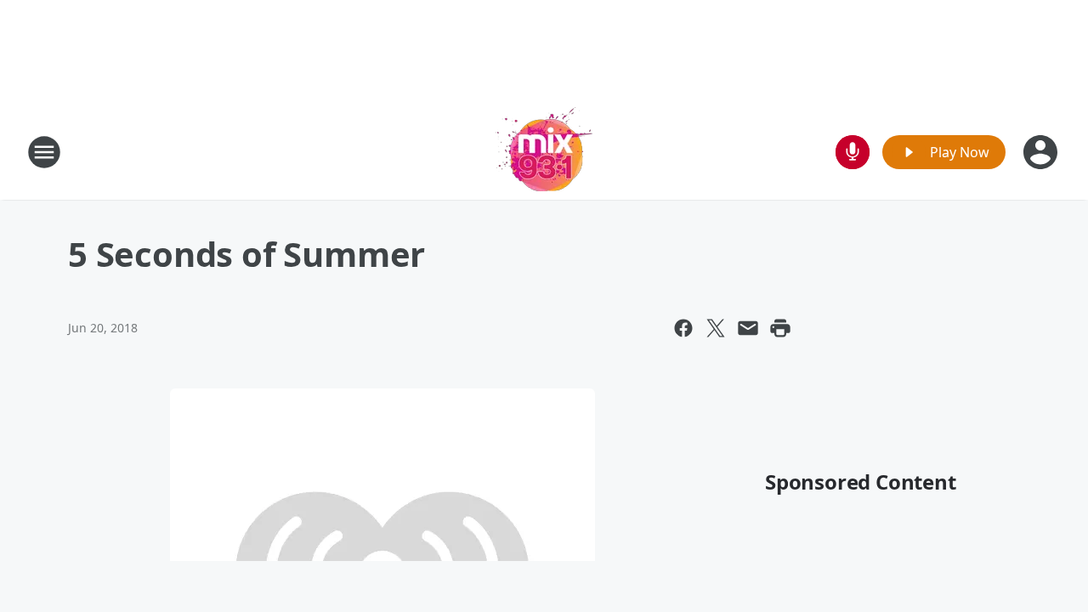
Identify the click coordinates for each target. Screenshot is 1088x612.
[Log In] (1042, 152)
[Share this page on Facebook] (683, 328)
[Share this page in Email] (748, 328)
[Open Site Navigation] (44, 152)
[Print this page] (780, 328)
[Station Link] (544, 151)
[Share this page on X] (716, 328)
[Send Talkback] (853, 152)
